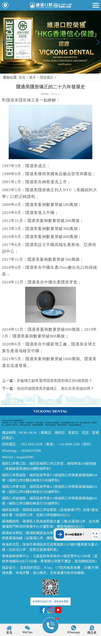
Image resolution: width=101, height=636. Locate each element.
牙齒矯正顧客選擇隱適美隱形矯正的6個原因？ (54, 381)
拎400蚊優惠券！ (75, 534)
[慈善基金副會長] (50, 73)
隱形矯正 (47, 77)
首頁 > (24, 77)
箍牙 (32, 77)
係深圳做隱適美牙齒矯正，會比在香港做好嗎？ (55, 388)
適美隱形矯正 (22, 100)
